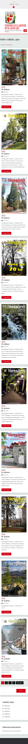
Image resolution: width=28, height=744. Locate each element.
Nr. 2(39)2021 (5, 280)
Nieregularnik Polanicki (15, 27)
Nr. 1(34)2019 (5, 601)
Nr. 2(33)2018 (5, 659)
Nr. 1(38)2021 (5, 344)
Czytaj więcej (6, 106)
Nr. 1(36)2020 (5, 472)
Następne (19, 683)
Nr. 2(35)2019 (5, 536)
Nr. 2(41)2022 (5, 154)
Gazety (3, 86)
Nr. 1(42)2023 (5, 89)
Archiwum (12, 4)
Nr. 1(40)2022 (5, 218)
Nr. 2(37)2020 (5, 408)
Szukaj (21, 690)
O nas (17, 4)
